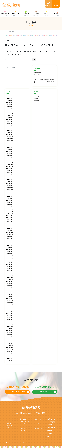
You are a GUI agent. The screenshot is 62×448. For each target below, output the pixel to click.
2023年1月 (9, 185)
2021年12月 (10, 209)
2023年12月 (10, 162)
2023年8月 (9, 170)
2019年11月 (10, 255)
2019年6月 (9, 262)
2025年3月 (9, 130)
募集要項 (37, 421)
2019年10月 (10, 258)
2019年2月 (9, 270)
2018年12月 (10, 275)
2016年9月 (9, 328)
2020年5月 (9, 245)
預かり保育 (37, 423)
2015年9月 (9, 351)
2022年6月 (9, 198)
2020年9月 (9, 236)
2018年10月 (10, 279)
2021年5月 (9, 223)
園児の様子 (36, 98)
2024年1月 (9, 160)
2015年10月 (10, 349)
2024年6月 (9, 149)
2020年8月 (9, 238)
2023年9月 (9, 168)
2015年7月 (9, 353)
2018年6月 (9, 287)
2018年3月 (9, 294)
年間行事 (23, 426)
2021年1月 (9, 230)
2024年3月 (9, 155)
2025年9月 (9, 117)
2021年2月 (9, 228)
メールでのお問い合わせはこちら (17, 391)
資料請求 (49, 433)
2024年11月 (10, 138)
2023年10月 (10, 166)
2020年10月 (10, 234)
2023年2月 (9, 183)
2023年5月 (9, 177)
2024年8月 (9, 145)
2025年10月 (10, 115)
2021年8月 (9, 217)
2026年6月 (9, 98)
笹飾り (35, 77)
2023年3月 (9, 181)
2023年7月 (9, 172)
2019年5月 (9, 264)
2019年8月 (9, 260)
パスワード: (9, 59)
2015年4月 (9, 360)
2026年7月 (9, 96)
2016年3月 (9, 339)
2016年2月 (9, 341)
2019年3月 (9, 268)
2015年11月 (10, 347)
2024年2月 (9, 157)
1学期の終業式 (37, 72)
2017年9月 (9, 307)
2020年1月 (9, 253)
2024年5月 (9, 151)
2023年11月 (10, 164)
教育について (24, 419)
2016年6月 (9, 334)
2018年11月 (10, 277)
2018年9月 (9, 281)
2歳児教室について (39, 428)
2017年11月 (10, 302)
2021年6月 (9, 221)
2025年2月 (9, 132)
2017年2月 (9, 319)
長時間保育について (39, 426)
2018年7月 (9, 285)
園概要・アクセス (11, 425)
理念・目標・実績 (25, 421)
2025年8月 (9, 119)
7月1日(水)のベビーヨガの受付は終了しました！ (44, 82)
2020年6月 (9, 243)
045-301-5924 (19, 387)
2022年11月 (10, 187)
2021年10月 (10, 213)
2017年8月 (9, 309)
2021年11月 (10, 211)
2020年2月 (9, 251)
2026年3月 (9, 104)
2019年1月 (9, 273)
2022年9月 (9, 192)
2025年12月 (10, 111)
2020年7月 (9, 241)
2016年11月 (10, 324)
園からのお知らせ (38, 96)
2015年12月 (10, 345)
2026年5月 (9, 100)
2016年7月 (9, 332)
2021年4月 (9, 226)
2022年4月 (9, 202)
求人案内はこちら (45, 391)
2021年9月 (9, 215)
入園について (37, 419)
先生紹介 (23, 430)
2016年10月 (10, 326)
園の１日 (23, 423)
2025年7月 (9, 121)
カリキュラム (24, 428)
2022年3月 (9, 204)
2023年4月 (9, 179)
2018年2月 (9, 296)
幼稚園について (11, 423)
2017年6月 (9, 313)
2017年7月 (9, 311)
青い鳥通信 (36, 100)
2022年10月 (10, 189)
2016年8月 (9, 330)
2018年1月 (9, 298)
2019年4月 (9, 266)
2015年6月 (9, 356)
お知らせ (49, 424)
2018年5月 (9, 290)
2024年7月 (9, 147)
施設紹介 (9, 427)
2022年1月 (9, 206)
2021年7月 (9, 219)
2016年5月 (9, 336)
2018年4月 (9, 292)
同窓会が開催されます (39, 74)
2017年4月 (9, 317)
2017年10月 (10, 304)
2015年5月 (9, 358)
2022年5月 (9, 200)
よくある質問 (51, 422)
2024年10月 (10, 140)
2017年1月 (9, 322)
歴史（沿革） (10, 430)
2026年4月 (9, 102)
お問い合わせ (51, 427)
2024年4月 (9, 153)
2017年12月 (10, 300)
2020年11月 (10, 232)
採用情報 (49, 430)
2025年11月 (10, 113)
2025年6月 (9, 123)
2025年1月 (9, 134)
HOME (9, 419)
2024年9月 (9, 143)
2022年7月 (9, 196)
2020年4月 (9, 247)
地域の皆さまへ (51, 419)
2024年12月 (10, 136)
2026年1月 (9, 108)
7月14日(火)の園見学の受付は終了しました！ (44, 79)
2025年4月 (9, 128)
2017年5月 (9, 315)
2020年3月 (9, 249)
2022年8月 (9, 194)
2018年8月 (9, 283)
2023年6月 (9, 174)
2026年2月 (9, 106)
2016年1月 (9, 343)
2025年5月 (9, 125)
